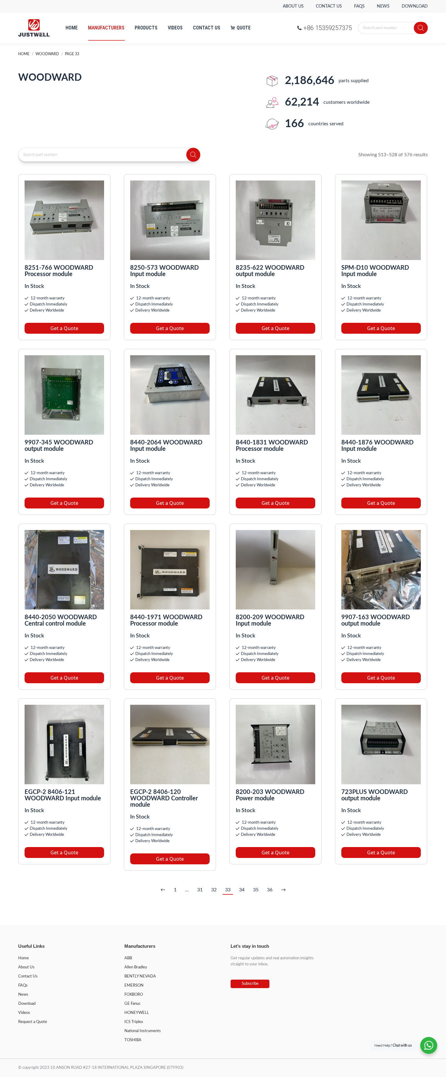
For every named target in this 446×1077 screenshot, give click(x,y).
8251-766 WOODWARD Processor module (59, 271)
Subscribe (250, 984)
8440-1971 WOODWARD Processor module (166, 620)
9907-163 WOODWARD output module (375, 620)
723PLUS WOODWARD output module (374, 795)
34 (242, 889)
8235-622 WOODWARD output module (270, 271)
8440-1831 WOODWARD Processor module (272, 446)
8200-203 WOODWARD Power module (270, 795)
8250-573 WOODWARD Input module (164, 271)
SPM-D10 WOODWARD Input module (375, 271)
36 (269, 889)
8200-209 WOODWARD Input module (270, 620)
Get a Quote (64, 328)
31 (200, 889)
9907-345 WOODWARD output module (59, 446)
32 (214, 889)
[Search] (421, 28)
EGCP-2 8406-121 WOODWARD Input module (63, 795)
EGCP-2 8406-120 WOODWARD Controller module (164, 798)
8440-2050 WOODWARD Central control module (61, 620)
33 (228, 889)
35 (255, 889)
